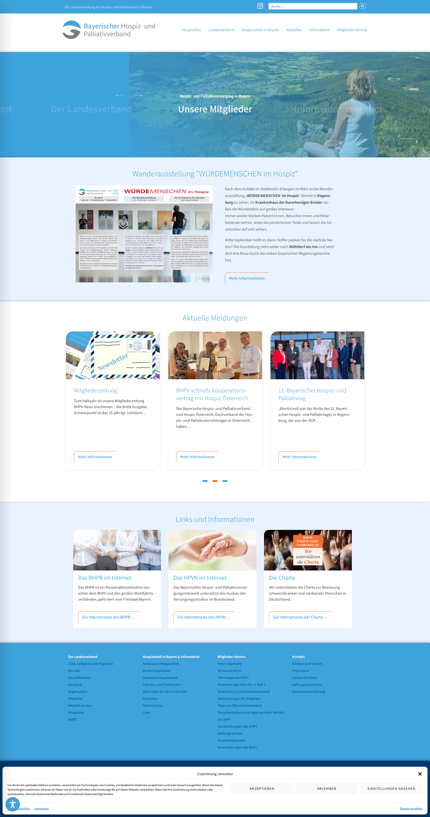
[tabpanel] (113, 400)
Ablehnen (326, 788)
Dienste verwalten (411, 808)
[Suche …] (313, 5)
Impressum (42, 808)
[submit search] (363, 6)
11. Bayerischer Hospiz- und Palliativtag (312, 394)
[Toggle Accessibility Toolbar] (12, 804)
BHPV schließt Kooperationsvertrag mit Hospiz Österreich (212, 394)
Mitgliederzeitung (95, 390)
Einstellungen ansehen (392, 788)
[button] (420, 773)
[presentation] (205, 481)
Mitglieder (215, 108)
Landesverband (91, 108)
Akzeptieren (262, 788)
